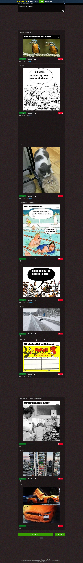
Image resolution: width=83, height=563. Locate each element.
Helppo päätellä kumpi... (27, 32)
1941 (45, 538)
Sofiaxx (30, 528)
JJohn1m (30, 480)
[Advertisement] (41, 21)
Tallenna (61, 59)
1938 (56, 538)
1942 (41, 538)
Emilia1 (30, 376)
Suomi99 (30, 198)
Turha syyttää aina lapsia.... (28, 202)
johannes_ (30, 260)
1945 (31, 538)
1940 (49, 538)
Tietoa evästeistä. (22, 8)
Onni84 (30, 61)
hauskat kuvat (26, 3)
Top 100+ (36, 1)
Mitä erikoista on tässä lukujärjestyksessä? (32, 340)
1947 (24, 538)
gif (21, 3)
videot (31, 3)
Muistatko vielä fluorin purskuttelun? (31, 398)
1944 (34, 538)
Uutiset (41, 1)
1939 (52, 538)
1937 (59, 538)
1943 (38, 538)
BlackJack (31, 302)
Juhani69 (30, 115)
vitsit (19, 3)
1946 (27, 538)
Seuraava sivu (35, 534)
